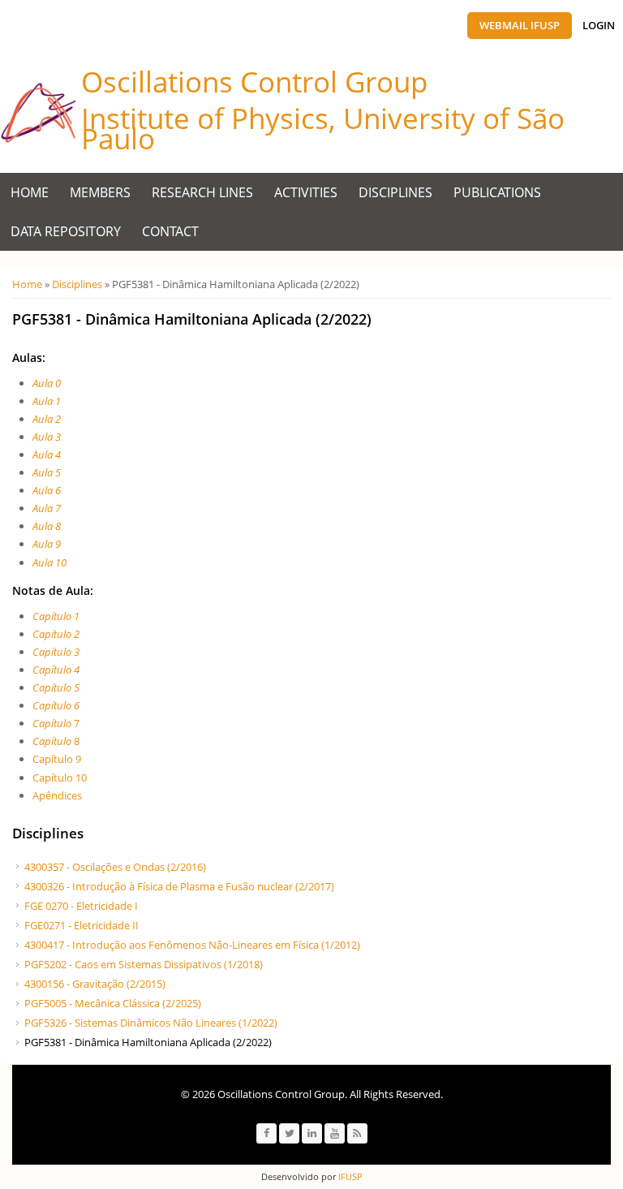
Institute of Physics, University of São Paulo (323, 128)
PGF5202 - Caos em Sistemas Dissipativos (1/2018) (143, 964)
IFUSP (349, 1176)
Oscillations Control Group (254, 81)
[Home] (38, 113)
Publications (497, 192)
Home (30, 192)
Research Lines (202, 192)
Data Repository (66, 231)
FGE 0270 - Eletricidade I (81, 905)
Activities (305, 192)
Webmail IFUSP (519, 25)
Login (598, 25)
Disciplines (395, 192)
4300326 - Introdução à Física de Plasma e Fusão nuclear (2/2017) (179, 886)
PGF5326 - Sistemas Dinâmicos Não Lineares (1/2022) (150, 1022)
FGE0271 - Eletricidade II (81, 925)
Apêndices (57, 795)
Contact (170, 231)
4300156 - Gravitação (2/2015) (94, 983)
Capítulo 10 (59, 777)
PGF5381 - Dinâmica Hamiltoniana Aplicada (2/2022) (148, 1042)
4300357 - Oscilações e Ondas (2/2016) (115, 866)
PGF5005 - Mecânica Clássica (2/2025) (112, 1003)
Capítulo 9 (56, 759)
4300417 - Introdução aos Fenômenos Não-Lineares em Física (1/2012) (192, 944)
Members (100, 192)
